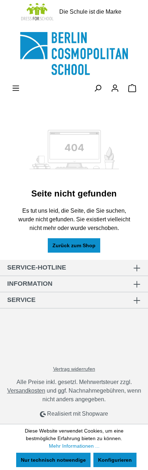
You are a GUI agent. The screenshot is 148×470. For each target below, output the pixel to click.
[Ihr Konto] (115, 88)
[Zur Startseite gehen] (74, 53)
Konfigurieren (115, 460)
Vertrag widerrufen (74, 369)
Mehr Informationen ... (74, 446)
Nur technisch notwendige (53, 460)
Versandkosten (26, 391)
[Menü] (15, 88)
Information (29, 283)
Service (21, 299)
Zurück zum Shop (74, 245)
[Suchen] (97, 88)
